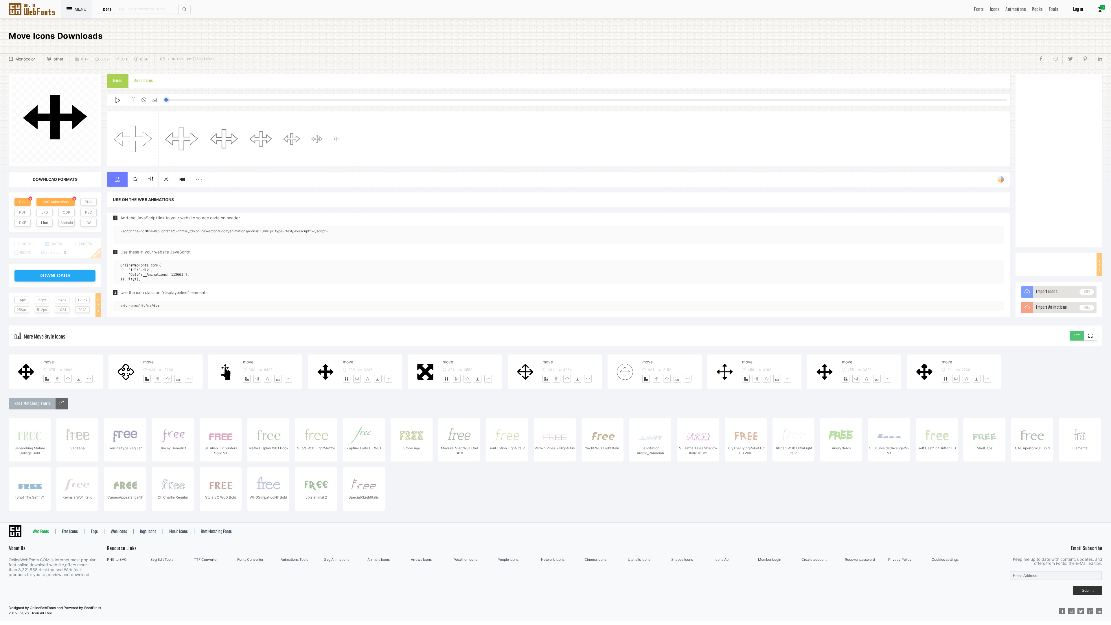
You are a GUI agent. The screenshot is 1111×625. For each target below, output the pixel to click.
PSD (88, 212)
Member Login (769, 559)
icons (107, 9)
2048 (82, 310)
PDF (22, 212)
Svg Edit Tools (161, 559)
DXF (22, 222)
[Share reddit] (1055, 59)
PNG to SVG (117, 559)
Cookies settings (945, 559)
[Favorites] (68, 379)
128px (82, 300)
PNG (88, 202)
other (58, 58)
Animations (1015, 9)
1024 (62, 310)
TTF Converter (206, 559)
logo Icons (148, 532)
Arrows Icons (421, 559)
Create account (814, 559)
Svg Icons (35, 10)
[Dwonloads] (78, 379)
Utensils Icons (639, 559)
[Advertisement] (1059, 160)
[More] (89, 379)
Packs (1037, 9)
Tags (94, 532)
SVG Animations (56, 202)
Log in (1078, 9)
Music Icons (178, 532)
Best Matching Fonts (216, 532)
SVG (22, 202)
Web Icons (119, 532)
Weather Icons (465, 559)
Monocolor (25, 58)
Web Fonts (41, 532)
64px (62, 300)
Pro (182, 180)
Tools (1054, 9)
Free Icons (70, 532)
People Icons (508, 559)
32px (42, 300)
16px (22, 300)
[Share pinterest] (1084, 59)
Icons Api (722, 559)
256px (22, 310)
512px (42, 310)
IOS (88, 222)
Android (66, 222)
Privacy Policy (900, 559)
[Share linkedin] (1097, 59)
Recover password (860, 559)
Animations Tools (294, 559)
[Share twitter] (1069, 59)
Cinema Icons (595, 559)
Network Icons (552, 559)
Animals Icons (378, 559)
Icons (995, 9)
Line (44, 222)
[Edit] (57, 379)
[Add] (47, 379)
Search (184, 9)
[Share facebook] (1043, 59)
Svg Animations (336, 559)
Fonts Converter (250, 559)
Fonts (979, 9)
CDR (66, 212)
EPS (44, 212)
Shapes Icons (682, 559)
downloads (55, 275)
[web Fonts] (62, 403)
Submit (1088, 590)
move (48, 361)
